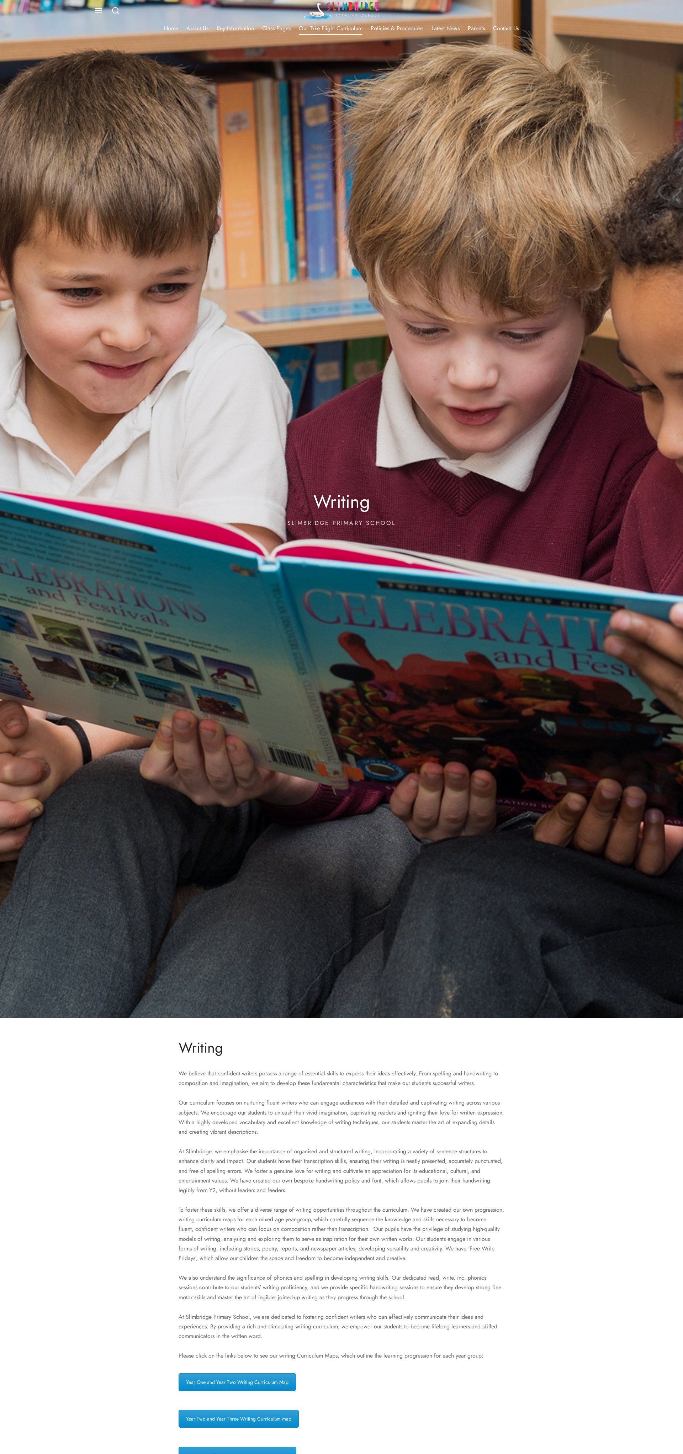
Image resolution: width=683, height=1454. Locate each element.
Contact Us (506, 28)
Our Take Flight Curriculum (330, 28)
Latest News (445, 28)
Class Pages (276, 28)
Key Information (235, 28)
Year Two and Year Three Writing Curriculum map (238, 1418)
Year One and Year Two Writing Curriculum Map (237, 1382)
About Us (197, 28)
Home (171, 28)
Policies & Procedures (397, 28)
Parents (476, 28)
